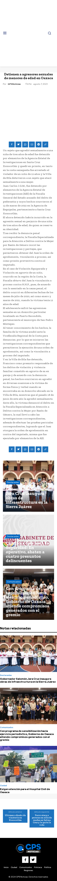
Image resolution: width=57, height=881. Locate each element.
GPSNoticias (14, 84)
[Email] (32, 144)
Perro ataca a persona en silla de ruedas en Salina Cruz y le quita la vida (42, 820)
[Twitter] (18, 144)
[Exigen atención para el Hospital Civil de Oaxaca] (28, 764)
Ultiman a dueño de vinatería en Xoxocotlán (15, 817)
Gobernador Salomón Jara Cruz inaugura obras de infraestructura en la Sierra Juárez (28, 680)
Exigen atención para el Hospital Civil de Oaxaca (25, 791)
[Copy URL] (45, 144)
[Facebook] (12, 144)
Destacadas (13, 482)
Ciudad (3, 785)
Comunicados (14, 581)
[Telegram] (39, 144)
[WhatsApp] (25, 144)
